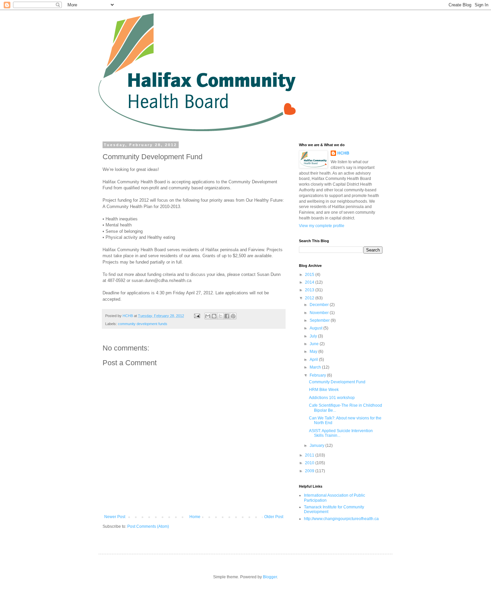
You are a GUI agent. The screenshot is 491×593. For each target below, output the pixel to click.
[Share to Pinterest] (233, 316)
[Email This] (207, 316)
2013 (310, 290)
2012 (310, 298)
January (317, 445)
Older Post (273, 516)
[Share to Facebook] (226, 316)
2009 (310, 471)
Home (194, 516)
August (316, 328)
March (316, 367)
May (314, 351)
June (315, 343)
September (320, 320)
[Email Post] (196, 316)
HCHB (343, 153)
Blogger (270, 577)
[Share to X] (220, 316)
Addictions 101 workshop (332, 397)
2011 (310, 455)
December (320, 304)
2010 (310, 463)
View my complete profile (321, 225)
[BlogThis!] (214, 316)
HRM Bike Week (324, 389)
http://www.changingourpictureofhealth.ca (341, 518)
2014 (310, 282)
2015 (310, 274)
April (314, 359)
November (320, 312)
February (318, 375)
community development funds (142, 324)
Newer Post (114, 516)
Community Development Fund (337, 382)
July (314, 336)
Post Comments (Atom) (148, 526)
